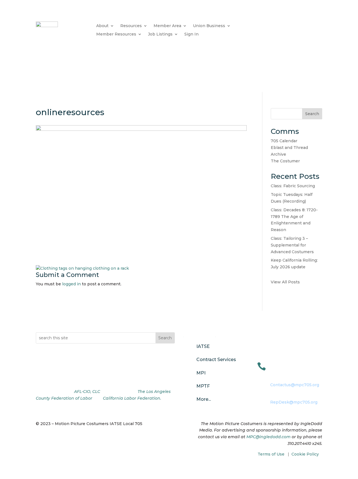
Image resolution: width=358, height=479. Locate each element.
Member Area (167, 26)
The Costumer (285, 160)
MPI (201, 373)
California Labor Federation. (132, 398)
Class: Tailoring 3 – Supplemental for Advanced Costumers (292, 245)
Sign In (191, 34)
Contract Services (216, 359)
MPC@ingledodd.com (268, 436)
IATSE (203, 346)
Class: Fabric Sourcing (293, 185)
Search (312, 113)
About (102, 26)
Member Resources (116, 34)
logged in (71, 283)
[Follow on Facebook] (40, 377)
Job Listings (160, 34)
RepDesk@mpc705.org (293, 402)
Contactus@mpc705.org (294, 384)
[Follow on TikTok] (62, 377)
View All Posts (285, 281)
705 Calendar (284, 140)
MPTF (203, 386)
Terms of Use (271, 454)
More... (203, 399)
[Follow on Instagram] (51, 377)
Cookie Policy (305, 454)
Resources (131, 26)
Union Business (209, 26)
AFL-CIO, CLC (87, 391)
